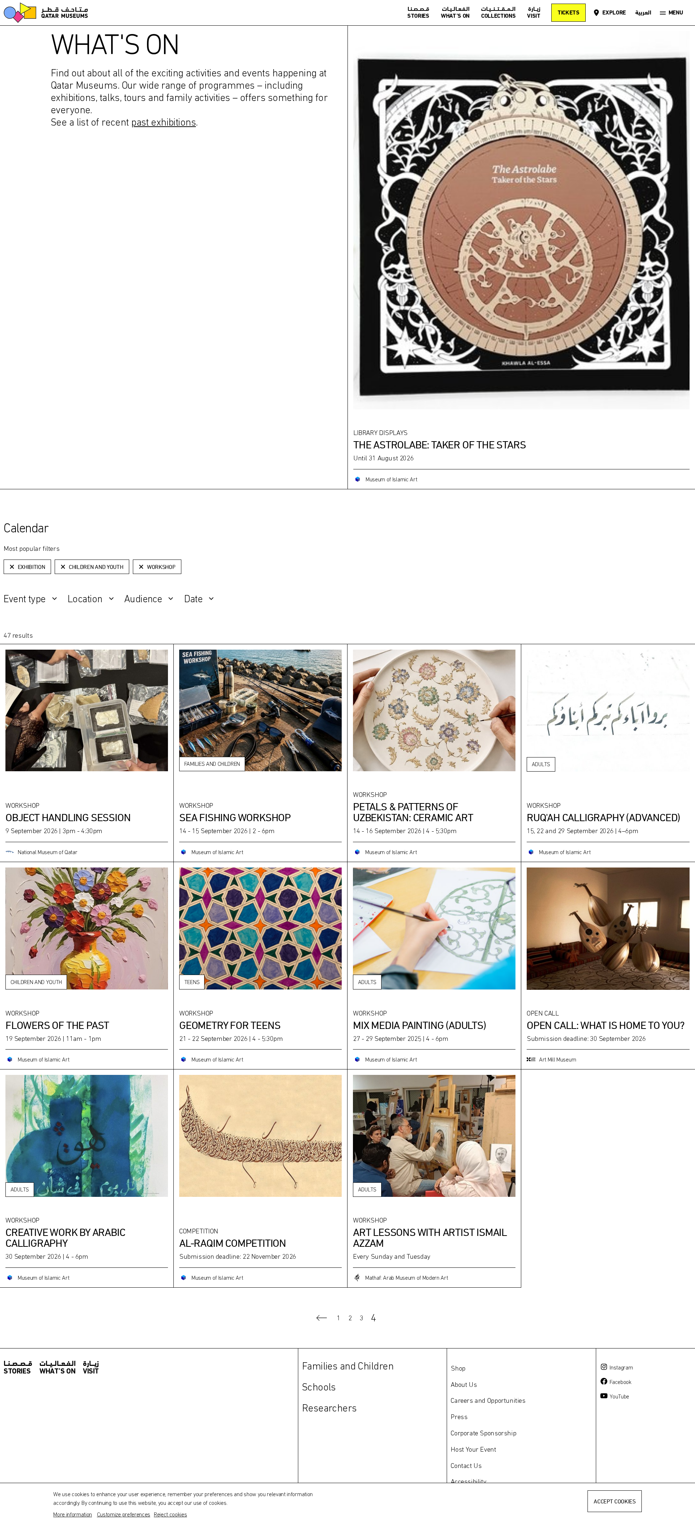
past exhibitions (163, 122)
